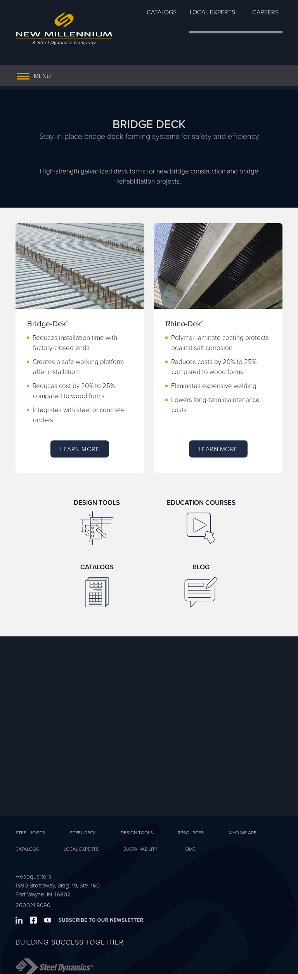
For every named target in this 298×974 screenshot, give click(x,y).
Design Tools (137, 832)
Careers (265, 12)
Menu (42, 75)
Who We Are (242, 832)
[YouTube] (50, 921)
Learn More (79, 449)
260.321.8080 (33, 905)
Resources (191, 832)
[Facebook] (36, 921)
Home (188, 849)
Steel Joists (30, 832)
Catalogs (162, 12)
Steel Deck (83, 832)
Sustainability (140, 849)
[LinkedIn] (22, 921)
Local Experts (212, 12)
